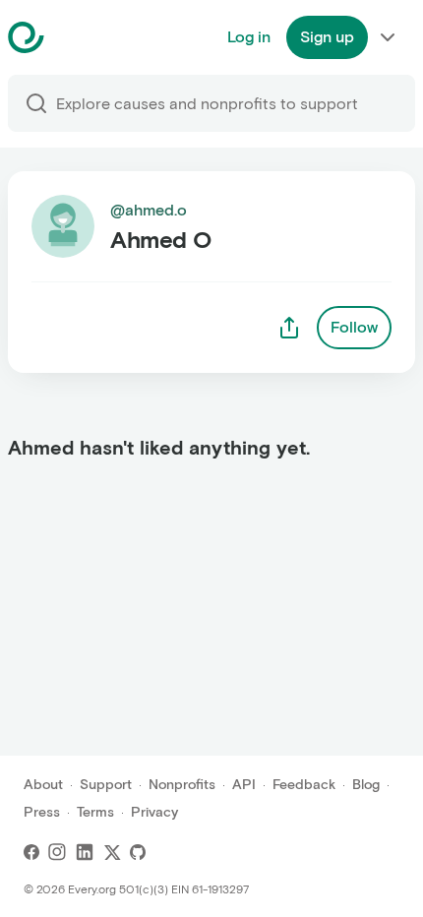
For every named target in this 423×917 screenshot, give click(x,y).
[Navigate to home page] (75, 37)
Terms (95, 812)
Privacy (154, 812)
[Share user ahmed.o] (289, 327)
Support (106, 784)
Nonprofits (182, 784)
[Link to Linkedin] (84, 852)
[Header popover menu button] (387, 37)
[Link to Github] (138, 852)
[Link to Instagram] (57, 852)
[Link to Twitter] (112, 852)
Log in (249, 37)
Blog (366, 784)
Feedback (303, 784)
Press (42, 812)
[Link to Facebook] (31, 852)
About (43, 784)
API (244, 784)
